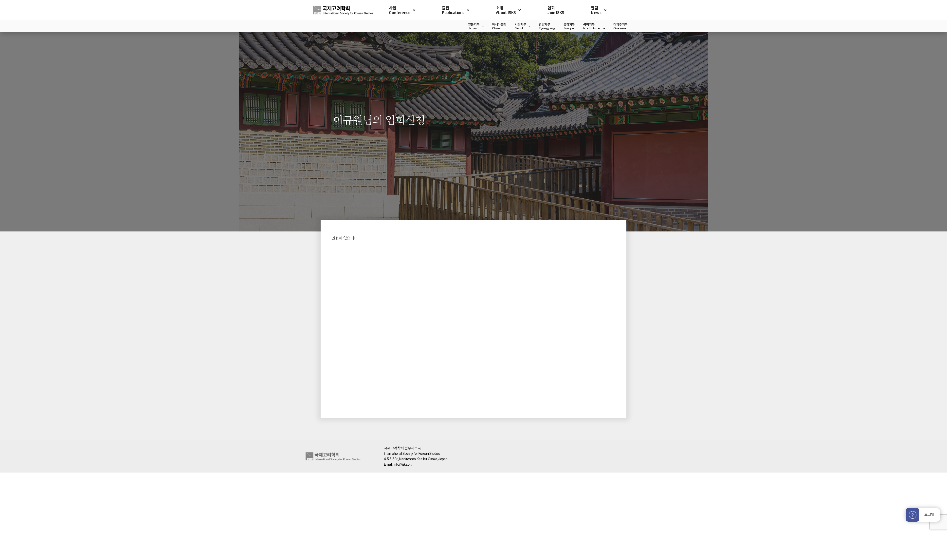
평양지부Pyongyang (547, 26)
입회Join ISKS (555, 10)
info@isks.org (403, 464)
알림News (596, 10)
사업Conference (399, 10)
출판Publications (453, 10)
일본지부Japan (473, 26)
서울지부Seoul (520, 26)
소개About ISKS (506, 10)
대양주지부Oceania (620, 26)
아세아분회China (499, 26)
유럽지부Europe (569, 26)
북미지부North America (594, 26)
